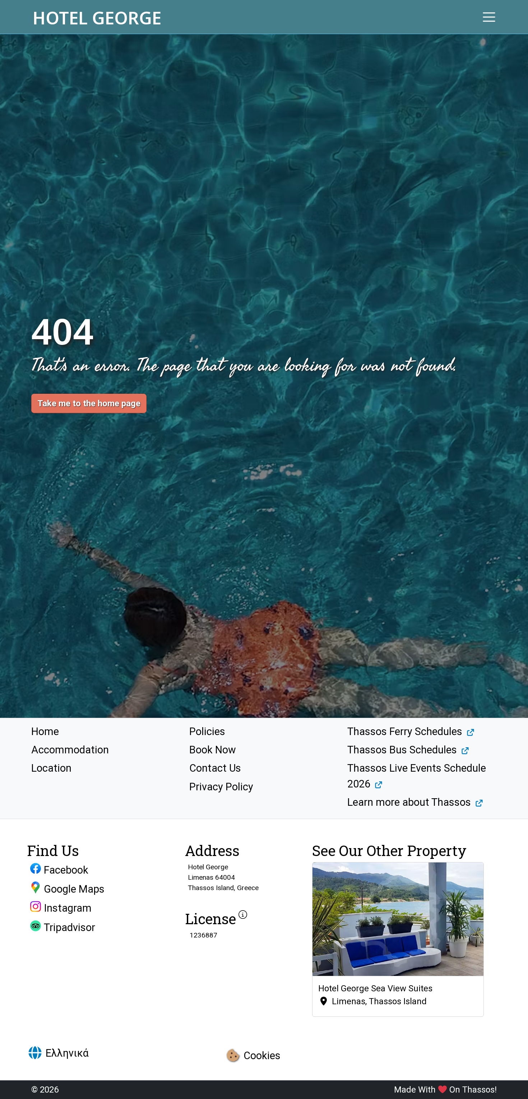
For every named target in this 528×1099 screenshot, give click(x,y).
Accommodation (70, 750)
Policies (207, 731)
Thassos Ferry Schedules (404, 731)
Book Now (212, 750)
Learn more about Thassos (409, 802)
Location (51, 768)
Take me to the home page (88, 403)
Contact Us (215, 768)
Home (45, 731)
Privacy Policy (221, 787)
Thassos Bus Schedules (402, 750)
